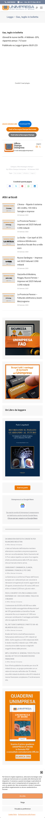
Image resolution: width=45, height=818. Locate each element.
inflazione (26, 173)
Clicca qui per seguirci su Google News (23, 518)
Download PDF (25, 124)
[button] (41, 772)
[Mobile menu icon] (41, 7)
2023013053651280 (9, 124)
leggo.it (33, 173)
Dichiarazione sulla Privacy (26, 814)
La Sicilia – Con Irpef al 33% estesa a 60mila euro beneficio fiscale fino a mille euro (30, 242)
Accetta (22, 796)
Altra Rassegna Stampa (25, 167)
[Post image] (8, 208)
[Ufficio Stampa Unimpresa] (9, 152)
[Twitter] (39, 146)
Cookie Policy (12, 814)
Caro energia (17, 173)
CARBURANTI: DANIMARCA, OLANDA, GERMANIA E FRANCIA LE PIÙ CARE (19, 569)
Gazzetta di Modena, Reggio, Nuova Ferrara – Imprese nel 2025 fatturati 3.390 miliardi (29, 279)
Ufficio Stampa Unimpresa (19, 145)
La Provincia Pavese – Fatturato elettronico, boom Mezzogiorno (29, 298)
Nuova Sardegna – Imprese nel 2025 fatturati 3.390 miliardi (29, 261)
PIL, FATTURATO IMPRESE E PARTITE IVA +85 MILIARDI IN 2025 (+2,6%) (21, 626)
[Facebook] (36, 146)
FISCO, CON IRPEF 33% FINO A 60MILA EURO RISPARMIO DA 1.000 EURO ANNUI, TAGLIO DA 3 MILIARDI (22, 596)
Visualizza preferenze (22, 809)
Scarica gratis (22, 488)
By (16, 169)
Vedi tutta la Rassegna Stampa (22, 135)
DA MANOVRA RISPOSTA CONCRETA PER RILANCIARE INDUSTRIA (20, 540)
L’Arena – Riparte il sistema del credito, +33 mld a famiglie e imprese (29, 208)
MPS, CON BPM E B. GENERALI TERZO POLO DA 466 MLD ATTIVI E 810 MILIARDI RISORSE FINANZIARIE (22, 656)
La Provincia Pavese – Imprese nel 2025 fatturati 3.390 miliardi (29, 224)
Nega (23, 802)
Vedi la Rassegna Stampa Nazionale (22, 129)
